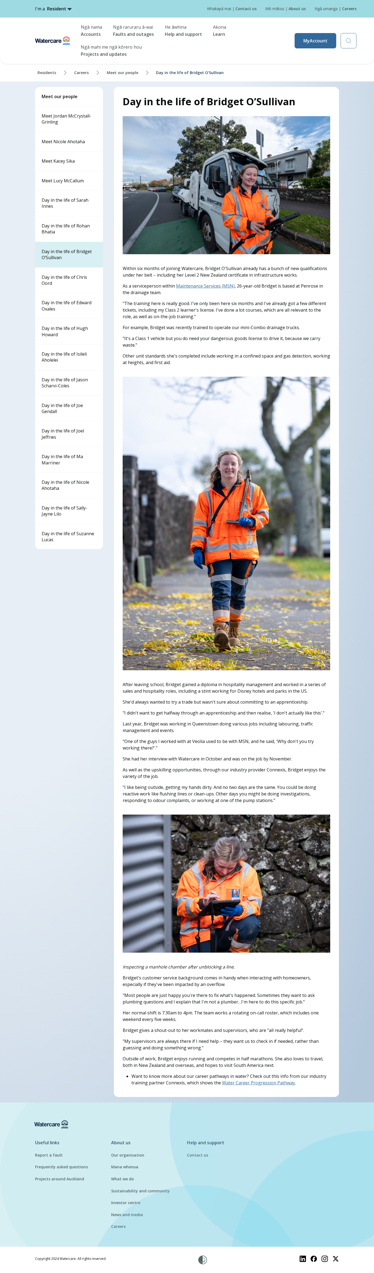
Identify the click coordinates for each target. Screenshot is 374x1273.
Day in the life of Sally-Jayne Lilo (64, 511)
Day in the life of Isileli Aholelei (64, 357)
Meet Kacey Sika (58, 161)
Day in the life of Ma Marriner (62, 459)
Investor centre (125, 1202)
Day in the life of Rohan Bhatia (66, 229)
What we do (122, 1178)
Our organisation (127, 1155)
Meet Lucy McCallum (63, 181)
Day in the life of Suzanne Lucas (68, 537)
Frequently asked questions (61, 1166)
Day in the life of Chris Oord (64, 280)
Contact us (197, 1155)
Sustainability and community (140, 1190)
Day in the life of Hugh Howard (65, 331)
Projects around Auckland (59, 1178)
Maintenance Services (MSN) (205, 286)
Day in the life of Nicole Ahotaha (65, 485)
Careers (81, 72)
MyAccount (315, 41)
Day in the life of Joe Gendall (62, 408)
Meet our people (122, 72)
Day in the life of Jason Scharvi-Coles (65, 383)
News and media (127, 1214)
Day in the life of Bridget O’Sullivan (67, 254)
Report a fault (49, 1155)
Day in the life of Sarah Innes (65, 203)
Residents (47, 72)
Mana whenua (124, 1166)
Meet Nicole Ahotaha (63, 142)
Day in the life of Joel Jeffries (63, 434)
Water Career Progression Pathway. (259, 1083)
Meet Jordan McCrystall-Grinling (66, 119)
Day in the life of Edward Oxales (66, 306)
